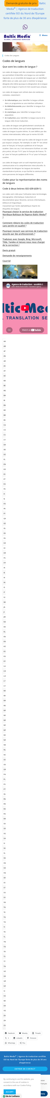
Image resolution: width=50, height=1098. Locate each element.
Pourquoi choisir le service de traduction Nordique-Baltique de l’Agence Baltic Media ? (25, 214)
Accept (9, 1092)
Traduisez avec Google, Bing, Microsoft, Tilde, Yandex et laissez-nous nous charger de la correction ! (24, 242)
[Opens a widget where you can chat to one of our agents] (41, 1094)
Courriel (7, 260)
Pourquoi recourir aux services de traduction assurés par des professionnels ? (25, 232)
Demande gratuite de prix (21, 3)
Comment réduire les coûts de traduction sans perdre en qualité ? (23, 224)
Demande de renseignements (17, 255)
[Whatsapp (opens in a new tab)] (25, 27)
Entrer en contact (25, 1069)
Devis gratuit (9, 250)
